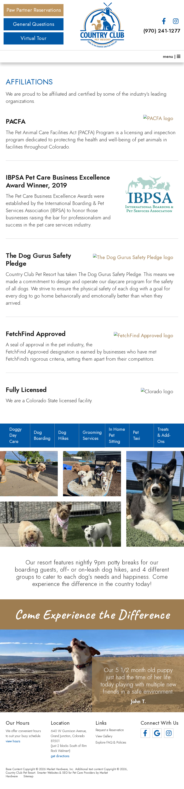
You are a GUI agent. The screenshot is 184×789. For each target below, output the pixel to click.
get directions (60, 756)
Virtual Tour (33, 38)
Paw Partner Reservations (33, 10)
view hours (13, 741)
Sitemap (28, 776)
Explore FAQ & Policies (111, 742)
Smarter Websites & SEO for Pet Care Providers (66, 773)
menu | (170, 56)
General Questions (33, 24)
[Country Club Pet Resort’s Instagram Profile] (175, 21)
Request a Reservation (110, 730)
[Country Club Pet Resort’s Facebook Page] (164, 21)
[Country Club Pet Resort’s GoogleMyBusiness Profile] (157, 733)
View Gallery (104, 736)
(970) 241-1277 (161, 30)
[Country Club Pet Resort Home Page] (92, 25)
